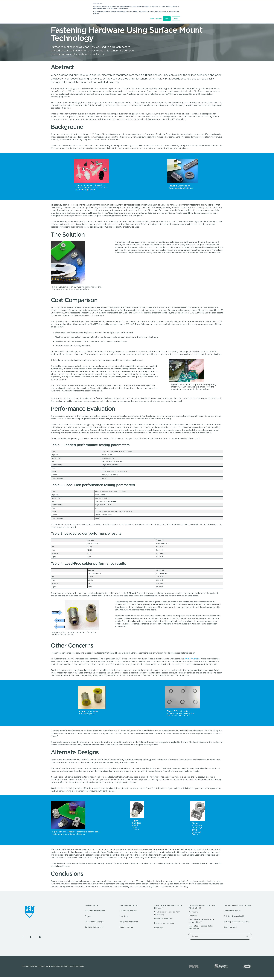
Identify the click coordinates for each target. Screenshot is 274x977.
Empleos (88, 916)
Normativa (193, 912)
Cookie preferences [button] (156, 18)
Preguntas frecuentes (128, 905)
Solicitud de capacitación (234, 916)
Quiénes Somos (91, 905)
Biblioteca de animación (95, 911)
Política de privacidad (163, 918)
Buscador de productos (164, 923)
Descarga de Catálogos (94, 922)
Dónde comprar (230, 927)
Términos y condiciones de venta (237, 905)
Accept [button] (167, 18)
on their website (192, 659)
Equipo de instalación (129, 922)
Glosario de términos (128, 911)
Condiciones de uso (232, 911)
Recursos (193, 916)
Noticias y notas (126, 927)
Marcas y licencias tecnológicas (237, 922)
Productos (158, 928)
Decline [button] (176, 18)
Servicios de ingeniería (94, 927)
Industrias (124, 916)
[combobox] (217, 936)
